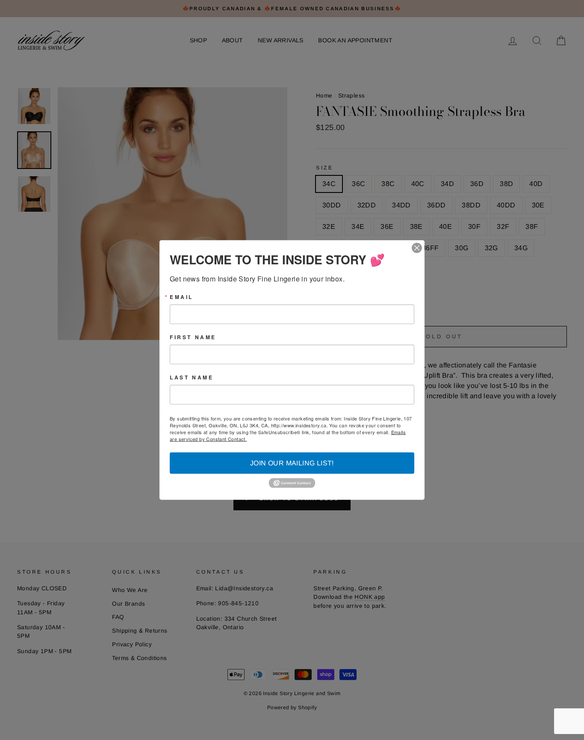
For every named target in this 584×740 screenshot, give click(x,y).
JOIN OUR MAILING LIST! (292, 463)
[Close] (417, 248)
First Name (193, 337)
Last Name (191, 377)
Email (181, 296)
